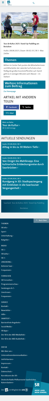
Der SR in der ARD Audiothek (12, 339)
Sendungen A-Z (7, 288)
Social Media (6, 326)
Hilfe (3, 314)
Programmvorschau (9, 284)
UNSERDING (6, 262)
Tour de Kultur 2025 (20, 203)
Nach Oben (43, 220)
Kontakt (4, 306)
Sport (3, 231)
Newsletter (5, 310)
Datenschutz (6, 371)
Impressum (5, 363)
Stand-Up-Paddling (36, 203)
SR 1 (3, 250)
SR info (4, 227)
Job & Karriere (7, 359)
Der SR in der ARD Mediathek (13, 335)
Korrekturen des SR (9, 375)
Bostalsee (24, 208)
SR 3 (3, 258)
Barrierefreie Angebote (10, 322)
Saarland (7, 203)
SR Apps (4, 331)
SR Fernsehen (6, 280)
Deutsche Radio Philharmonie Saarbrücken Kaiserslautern (18, 381)
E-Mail (11, 113)
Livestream (5, 292)
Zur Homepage (10, 91)
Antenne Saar (6, 266)
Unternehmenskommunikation (14, 355)
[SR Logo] (9, 3)
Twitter (28, 107)
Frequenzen (6, 270)
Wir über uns (6, 351)
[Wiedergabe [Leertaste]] (24, 25)
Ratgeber (5, 240)
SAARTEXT (5, 318)
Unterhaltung (6, 236)
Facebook (12, 107)
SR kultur (5, 254)
